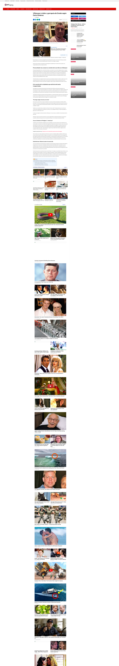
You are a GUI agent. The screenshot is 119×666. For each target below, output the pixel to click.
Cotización (13, 9)
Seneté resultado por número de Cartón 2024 (81, 46)
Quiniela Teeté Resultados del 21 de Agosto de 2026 (78, 82)
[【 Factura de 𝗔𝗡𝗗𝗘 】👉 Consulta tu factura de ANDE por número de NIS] (73, 41)
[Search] (114, 9)
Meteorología (28, 9)
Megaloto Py (42, 9)
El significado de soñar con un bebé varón (77, 94)
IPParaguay (37, 17)
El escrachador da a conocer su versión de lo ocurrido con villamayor (44, 160)
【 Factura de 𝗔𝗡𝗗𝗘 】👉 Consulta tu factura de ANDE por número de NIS (81, 40)
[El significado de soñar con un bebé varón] (78, 92)
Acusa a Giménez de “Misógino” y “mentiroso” (41, 163)
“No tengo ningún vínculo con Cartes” (40, 162)
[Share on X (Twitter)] (35, 19)
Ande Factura (35, 9)
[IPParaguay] (9, 5)
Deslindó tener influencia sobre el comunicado (41, 164)
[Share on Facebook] (34, 19)
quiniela (72, 74)
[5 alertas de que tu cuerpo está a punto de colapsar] (78, 54)
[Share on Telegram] (39, 19)
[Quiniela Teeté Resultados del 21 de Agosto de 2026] (78, 79)
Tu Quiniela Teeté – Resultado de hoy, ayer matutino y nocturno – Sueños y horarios (80, 35)
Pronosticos (73, 61)
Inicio (8, 9)
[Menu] (4, 9)
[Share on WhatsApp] (37, 19)
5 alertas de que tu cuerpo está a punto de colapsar (78, 56)
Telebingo (22, 9)
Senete (18, 9)
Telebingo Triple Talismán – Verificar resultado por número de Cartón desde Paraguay (78, 25)
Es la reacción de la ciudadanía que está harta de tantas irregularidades (45, 161)
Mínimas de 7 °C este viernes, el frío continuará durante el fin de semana (78, 68)
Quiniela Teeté (48, 9)
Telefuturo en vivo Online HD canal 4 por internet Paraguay (52, 131)
